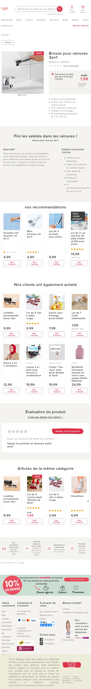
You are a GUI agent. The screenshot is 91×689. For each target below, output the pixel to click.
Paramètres (66, 681)
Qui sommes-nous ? (49, 611)
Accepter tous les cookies (71, 665)
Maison (75, 20)
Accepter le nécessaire (71, 679)
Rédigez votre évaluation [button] (67, 431)
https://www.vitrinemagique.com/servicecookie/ (31, 685)
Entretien (41, 20)
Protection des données (72, 682)
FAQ (4, 611)
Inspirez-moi (7, 25)
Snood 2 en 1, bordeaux (10, 364)
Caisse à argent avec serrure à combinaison (33, 371)
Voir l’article (11, 263)
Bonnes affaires (81, 25)
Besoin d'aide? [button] (72, 603)
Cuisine (29, 20)
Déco (19, 20)
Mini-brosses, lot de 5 (34, 234)
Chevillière (77, 496)
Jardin (86, 20)
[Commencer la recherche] (59, 9)
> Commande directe (54, 14)
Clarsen (29, 363)
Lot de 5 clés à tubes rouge (34, 315)
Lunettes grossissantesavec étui (11, 315)
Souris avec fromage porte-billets (56, 315)
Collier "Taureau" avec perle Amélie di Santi (56, 371)
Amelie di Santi (55, 363)
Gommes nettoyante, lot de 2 (11, 235)
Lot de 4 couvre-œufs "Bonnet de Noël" (34, 498)
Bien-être (54, 20)
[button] (7, 604)
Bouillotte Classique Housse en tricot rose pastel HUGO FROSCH (79, 374)
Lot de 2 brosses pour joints (55, 234)
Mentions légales (70, 677)
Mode (65, 20)
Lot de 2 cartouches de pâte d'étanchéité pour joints (78, 238)
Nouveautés (7, 20)
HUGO (74, 363)
